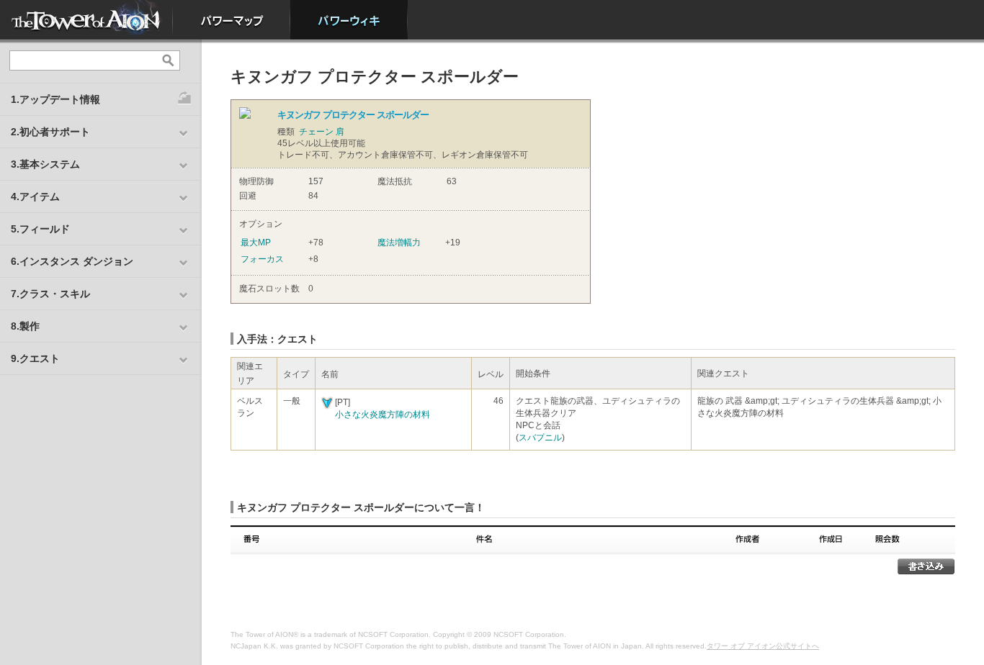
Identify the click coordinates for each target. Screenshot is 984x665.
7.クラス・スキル (50, 293)
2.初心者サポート (50, 131)
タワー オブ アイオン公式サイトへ (763, 646)
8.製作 (25, 326)
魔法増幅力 (399, 243)
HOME (86, 20)
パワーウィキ (349, 20)
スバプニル (540, 438)
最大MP (256, 243)
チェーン (316, 132)
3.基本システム (45, 164)
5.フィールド (40, 229)
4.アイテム (35, 196)
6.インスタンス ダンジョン (72, 261)
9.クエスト (35, 358)
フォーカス (262, 259)
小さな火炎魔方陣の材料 (382, 415)
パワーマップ (231, 20)
